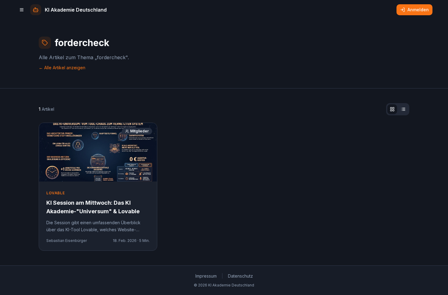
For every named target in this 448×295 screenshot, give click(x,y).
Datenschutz (240, 276)
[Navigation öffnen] (22, 10)
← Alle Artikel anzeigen (62, 67)
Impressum (206, 276)
